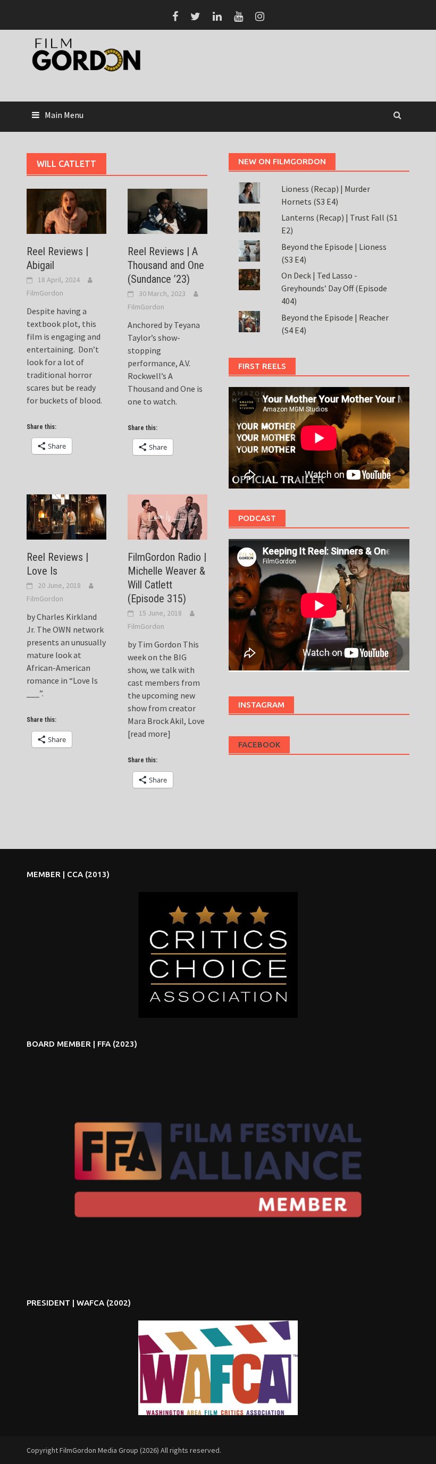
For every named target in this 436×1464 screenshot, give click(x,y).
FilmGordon (45, 293)
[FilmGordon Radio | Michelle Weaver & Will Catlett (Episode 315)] (167, 516)
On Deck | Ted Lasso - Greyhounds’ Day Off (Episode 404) (334, 288)
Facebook (259, 744)
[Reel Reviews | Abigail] (66, 210)
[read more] (149, 733)
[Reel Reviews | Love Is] (66, 516)
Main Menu (64, 115)
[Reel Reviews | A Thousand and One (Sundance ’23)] (167, 210)
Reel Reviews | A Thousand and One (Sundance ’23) (166, 265)
